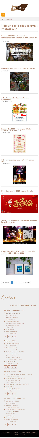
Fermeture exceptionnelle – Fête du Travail (18, 68)
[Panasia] (19, 8)
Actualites (9, 19)
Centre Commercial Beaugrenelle (15, 378)
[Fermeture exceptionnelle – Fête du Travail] (19, 81)
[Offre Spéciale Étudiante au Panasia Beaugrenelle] (19, 112)
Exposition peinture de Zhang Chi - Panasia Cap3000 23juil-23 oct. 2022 (18, 252)
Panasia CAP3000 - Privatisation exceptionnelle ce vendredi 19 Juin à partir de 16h (19, 37)
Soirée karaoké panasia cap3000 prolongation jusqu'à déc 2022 (19, 221)
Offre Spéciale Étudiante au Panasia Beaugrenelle (15, 98)
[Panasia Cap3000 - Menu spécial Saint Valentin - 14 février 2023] (19, 143)
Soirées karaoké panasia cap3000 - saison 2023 (17, 161)
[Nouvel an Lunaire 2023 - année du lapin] (19, 203)
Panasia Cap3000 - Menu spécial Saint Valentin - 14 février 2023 (16, 129)
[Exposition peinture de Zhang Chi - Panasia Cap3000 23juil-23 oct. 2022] (19, 266)
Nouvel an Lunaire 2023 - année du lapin (17, 191)
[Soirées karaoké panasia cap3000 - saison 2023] (19, 174)
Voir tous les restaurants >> (23, 305)
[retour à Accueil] (2, 19)
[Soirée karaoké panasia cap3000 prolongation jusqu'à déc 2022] (19, 235)
